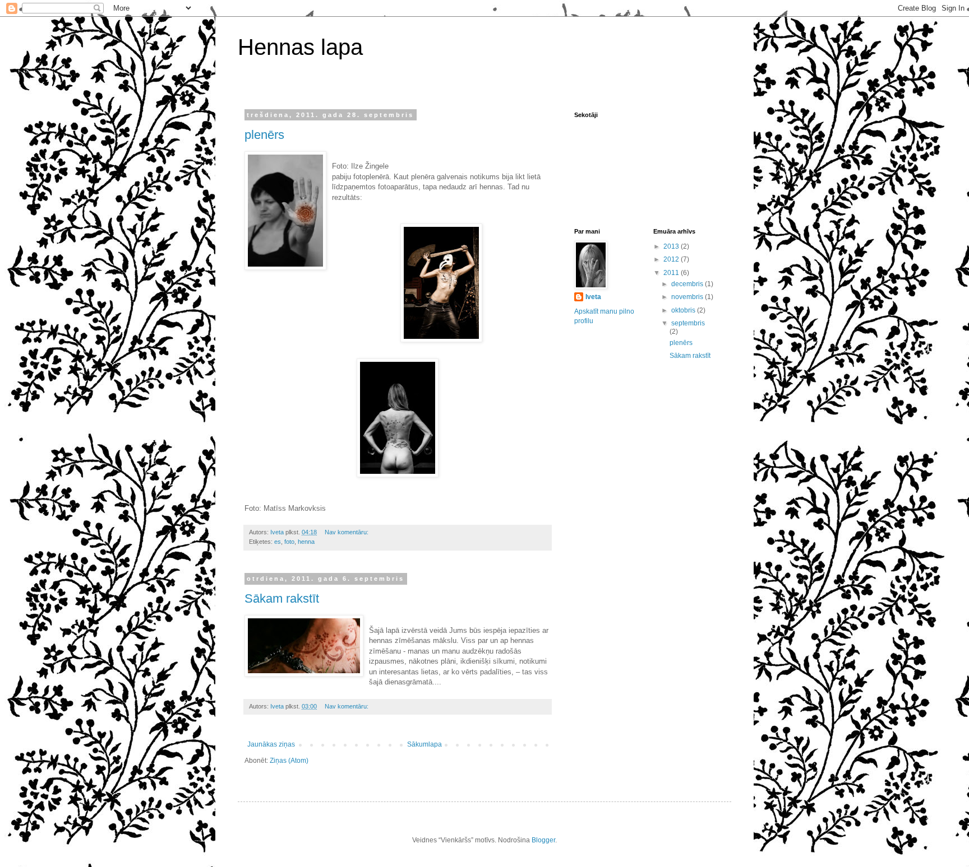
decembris (688, 284)
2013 (672, 246)
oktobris (684, 310)
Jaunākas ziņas (271, 744)
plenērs (264, 135)
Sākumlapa (424, 744)
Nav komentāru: (347, 532)
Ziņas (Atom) (289, 761)
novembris (688, 297)
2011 (672, 273)
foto (289, 541)
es (277, 541)
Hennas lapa (300, 47)
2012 (672, 259)
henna (306, 541)
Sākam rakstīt (281, 598)
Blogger (543, 840)
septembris (688, 323)
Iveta (593, 297)
